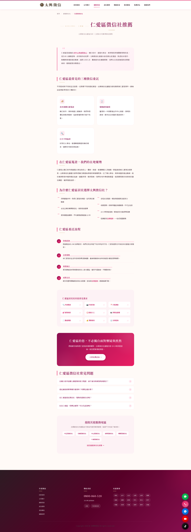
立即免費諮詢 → (95, 357)
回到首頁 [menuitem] (77, 5)
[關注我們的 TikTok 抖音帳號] (185, 526)
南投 (116, 495)
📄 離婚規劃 (72, 320)
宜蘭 (122, 500)
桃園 (116, 505)
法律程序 (110, 218)
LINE (87, 506)
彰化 (135, 500)
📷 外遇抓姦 (95, 305)
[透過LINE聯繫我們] (185, 497)
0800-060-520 (93, 496)
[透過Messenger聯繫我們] (185, 511)
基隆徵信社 (67, 14)
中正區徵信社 (68, 433)
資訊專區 (42, 510)
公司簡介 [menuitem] (87, 5)
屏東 (128, 500)
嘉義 (147, 495)
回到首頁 (42, 495)
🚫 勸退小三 (95, 312)
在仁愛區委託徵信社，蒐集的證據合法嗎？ (95, 397)
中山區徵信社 (95, 433)
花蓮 (128, 505)
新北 (141, 500)
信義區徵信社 (82, 433)
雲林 (141, 505)
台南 (135, 495)
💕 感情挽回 (72, 312)
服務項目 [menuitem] (97, 5)
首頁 (58, 14)
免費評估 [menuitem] (137, 5)
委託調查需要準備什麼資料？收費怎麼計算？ (95, 389)
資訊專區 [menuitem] (127, 5)
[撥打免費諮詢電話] (185, 504)
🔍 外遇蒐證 (72, 305)
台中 (122, 495)
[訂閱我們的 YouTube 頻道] (185, 519)
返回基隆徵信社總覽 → (95, 445)
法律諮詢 (95, 281)
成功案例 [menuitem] (107, 5)
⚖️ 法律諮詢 (119, 320)
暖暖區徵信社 (122, 433)
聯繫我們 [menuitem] (147, 5)
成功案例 (42, 506)
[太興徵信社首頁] (50, 4)
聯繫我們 (42, 514)
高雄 (147, 505)
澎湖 (122, 505)
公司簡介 (42, 499)
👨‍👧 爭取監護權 (119, 312)
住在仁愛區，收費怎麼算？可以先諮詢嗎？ (95, 406)
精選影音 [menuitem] (117, 5)
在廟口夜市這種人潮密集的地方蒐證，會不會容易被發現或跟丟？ (95, 381)
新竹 (147, 500)
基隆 (116, 500)
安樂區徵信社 (109, 433)
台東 (141, 495)
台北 (128, 495)
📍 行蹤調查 (119, 305)
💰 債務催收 (95, 320)
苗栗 (135, 505)
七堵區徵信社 (95, 439)
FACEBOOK (95, 506)
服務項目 (42, 502)
